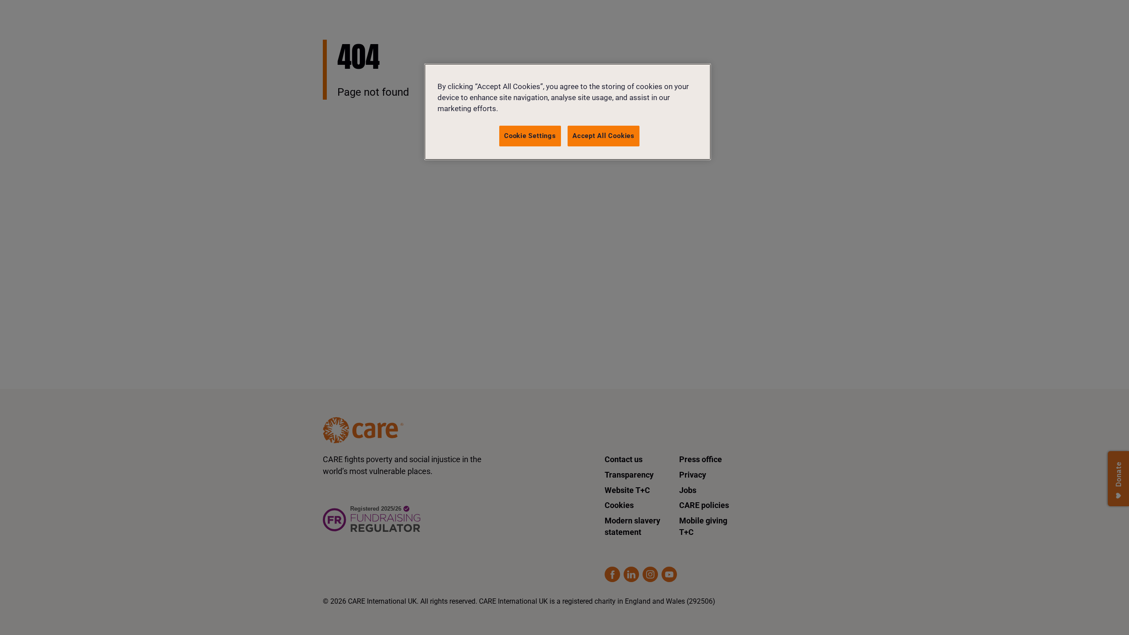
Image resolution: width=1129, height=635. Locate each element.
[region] (567, 112)
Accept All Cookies (603, 136)
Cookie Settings (530, 136)
